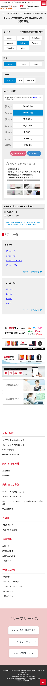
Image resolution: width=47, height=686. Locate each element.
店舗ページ (36, 97)
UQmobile (10, 48)
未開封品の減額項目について (14, 454)
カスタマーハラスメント (12, 586)
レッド (19, 80)
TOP (2, 13)
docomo (10, 38)
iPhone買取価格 (25, 13)
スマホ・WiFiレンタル (23, 653)
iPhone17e (11, 251)
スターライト (29, 80)
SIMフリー (23, 43)
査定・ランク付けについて (13, 444)
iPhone (9, 289)
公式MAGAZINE (8, 555)
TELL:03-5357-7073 (24, 681)
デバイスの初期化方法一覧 (13, 491)
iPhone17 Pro (12, 265)
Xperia (9, 294)
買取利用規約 (7, 525)
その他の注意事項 (9, 530)
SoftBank (36, 38)
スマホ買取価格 (11, 13)
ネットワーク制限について (13, 496)
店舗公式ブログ (8, 551)
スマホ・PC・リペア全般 (24, 630)
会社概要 (6, 577)
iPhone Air (10, 255)
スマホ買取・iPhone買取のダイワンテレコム (26, 670)
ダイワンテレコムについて (13, 440)
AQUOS (9, 303)
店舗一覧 (6, 546)
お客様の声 (6, 560)
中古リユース (23, 642)
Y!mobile (10, 43)
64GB (10, 64)
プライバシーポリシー (11, 581)
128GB (23, 64)
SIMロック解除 (8, 449)
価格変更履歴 (19, 153)
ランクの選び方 (34, 153)
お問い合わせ (7, 596)
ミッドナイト (10, 80)
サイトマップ (7, 591)
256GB (36, 64)
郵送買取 (6, 470)
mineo (23, 48)
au (23, 38)
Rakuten (35, 43)
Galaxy (9, 298)
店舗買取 (6, 475)
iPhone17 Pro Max (14, 260)
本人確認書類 (7, 509)
